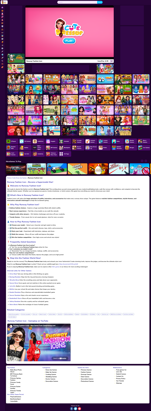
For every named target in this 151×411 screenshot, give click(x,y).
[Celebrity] (2, 20)
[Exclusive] (2, 10)
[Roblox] (2, 38)
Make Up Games (51, 372)
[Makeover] (2, 17)
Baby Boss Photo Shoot (16, 371)
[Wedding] (2, 29)
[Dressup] (2, 13)
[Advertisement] (16, 29)
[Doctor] (2, 51)
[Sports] (2, 67)
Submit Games (121, 374)
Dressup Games (86, 374)
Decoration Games (52, 381)
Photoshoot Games (87, 381)
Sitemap (119, 383)
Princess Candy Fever (15, 383)
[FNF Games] (2, 45)
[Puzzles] (2, 54)
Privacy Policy (120, 379)
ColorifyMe (14, 401)
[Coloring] (2, 23)
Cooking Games (51, 374)
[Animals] (2, 48)
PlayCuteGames (15, 397)
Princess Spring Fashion (15, 379)
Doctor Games (50, 379)
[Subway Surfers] (2, 42)
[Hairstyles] (2, 60)
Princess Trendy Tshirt (15, 391)
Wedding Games (51, 377)
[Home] (2, 7)
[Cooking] (2, 26)
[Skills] (2, 57)
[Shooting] (2, 64)
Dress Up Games (51, 370)
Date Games (85, 377)
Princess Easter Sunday (15, 387)
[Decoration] (2, 32)
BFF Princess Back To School (16, 375)
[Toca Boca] (2, 35)
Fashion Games (86, 372)
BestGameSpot (15, 399)
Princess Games (86, 370)
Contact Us (119, 376)
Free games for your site (121, 371)
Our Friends (120, 381)
